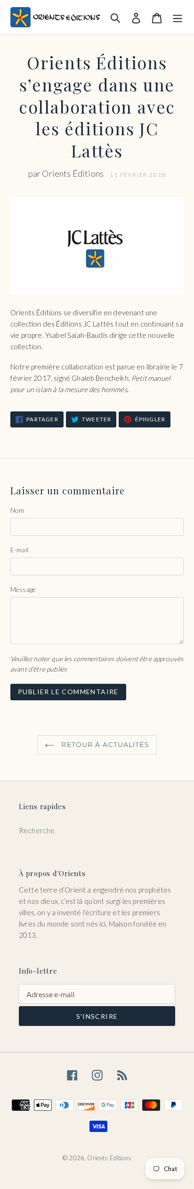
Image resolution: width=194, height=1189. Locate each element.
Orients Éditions (109, 1158)
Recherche (37, 830)
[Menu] (177, 17)
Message (23, 589)
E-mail (19, 550)
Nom (17, 510)
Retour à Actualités (104, 744)
